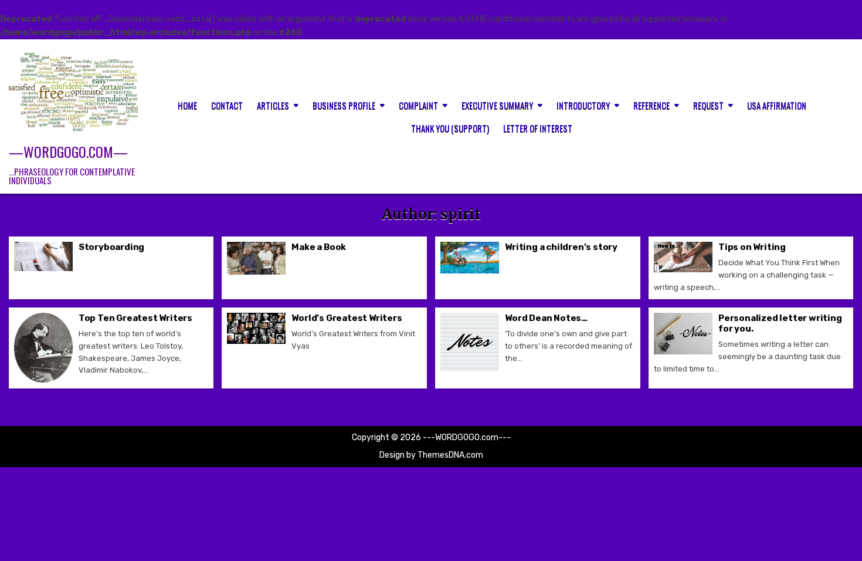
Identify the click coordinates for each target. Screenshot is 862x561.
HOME (187, 105)
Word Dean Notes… (546, 318)
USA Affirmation (776, 105)
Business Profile (344, 105)
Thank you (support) (450, 127)
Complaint (418, 105)
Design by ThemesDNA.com (431, 455)
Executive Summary (497, 105)
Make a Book (318, 247)
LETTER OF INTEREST (537, 127)
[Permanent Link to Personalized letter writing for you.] (683, 333)
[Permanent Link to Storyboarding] (43, 256)
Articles (273, 105)
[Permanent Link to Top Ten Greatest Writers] (43, 348)
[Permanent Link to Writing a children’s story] (469, 257)
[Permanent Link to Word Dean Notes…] (469, 342)
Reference (651, 105)
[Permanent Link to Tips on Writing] (683, 257)
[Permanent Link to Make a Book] (256, 258)
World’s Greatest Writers (346, 318)
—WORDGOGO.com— (68, 151)
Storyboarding (111, 247)
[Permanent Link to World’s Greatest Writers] (256, 328)
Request (708, 105)
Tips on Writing (752, 247)
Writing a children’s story (561, 247)
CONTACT (227, 105)
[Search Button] (845, 115)
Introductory (583, 105)
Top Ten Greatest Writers (135, 318)
